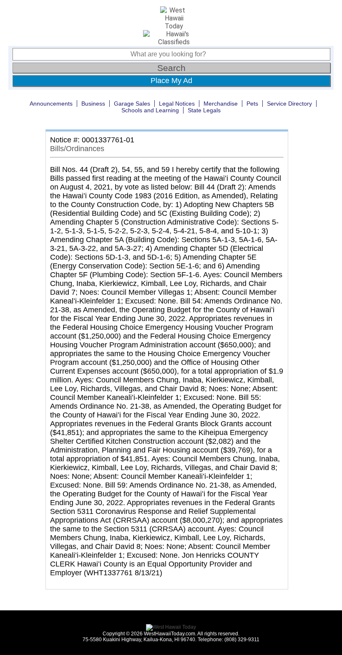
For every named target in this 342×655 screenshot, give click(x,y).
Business (93, 103)
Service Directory (289, 103)
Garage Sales (132, 103)
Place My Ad (171, 80)
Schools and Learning (150, 110)
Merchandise (221, 103)
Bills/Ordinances (77, 148)
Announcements (51, 103)
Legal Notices (177, 103)
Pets (252, 103)
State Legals (204, 110)
